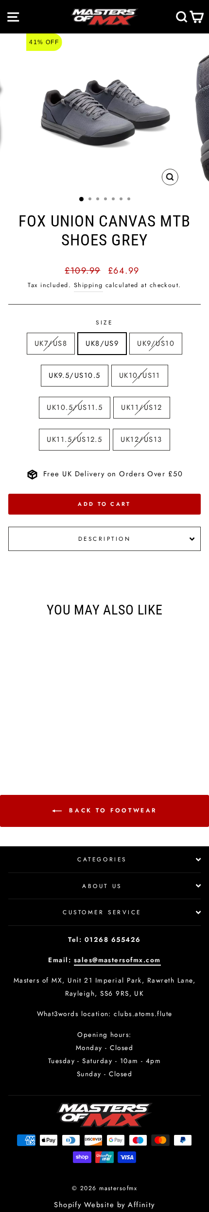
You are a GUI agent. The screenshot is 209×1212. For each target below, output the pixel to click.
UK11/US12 (141, 407)
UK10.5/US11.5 (75, 407)
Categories (101, 859)
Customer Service (102, 912)
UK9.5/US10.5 (75, 375)
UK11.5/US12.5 (74, 439)
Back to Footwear (111, 810)
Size (104, 322)
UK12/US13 (141, 439)
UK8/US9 (102, 343)
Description (104, 538)
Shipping (88, 285)
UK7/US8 (51, 343)
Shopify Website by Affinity (104, 1204)
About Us (102, 886)
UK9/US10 (155, 343)
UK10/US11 (139, 375)
